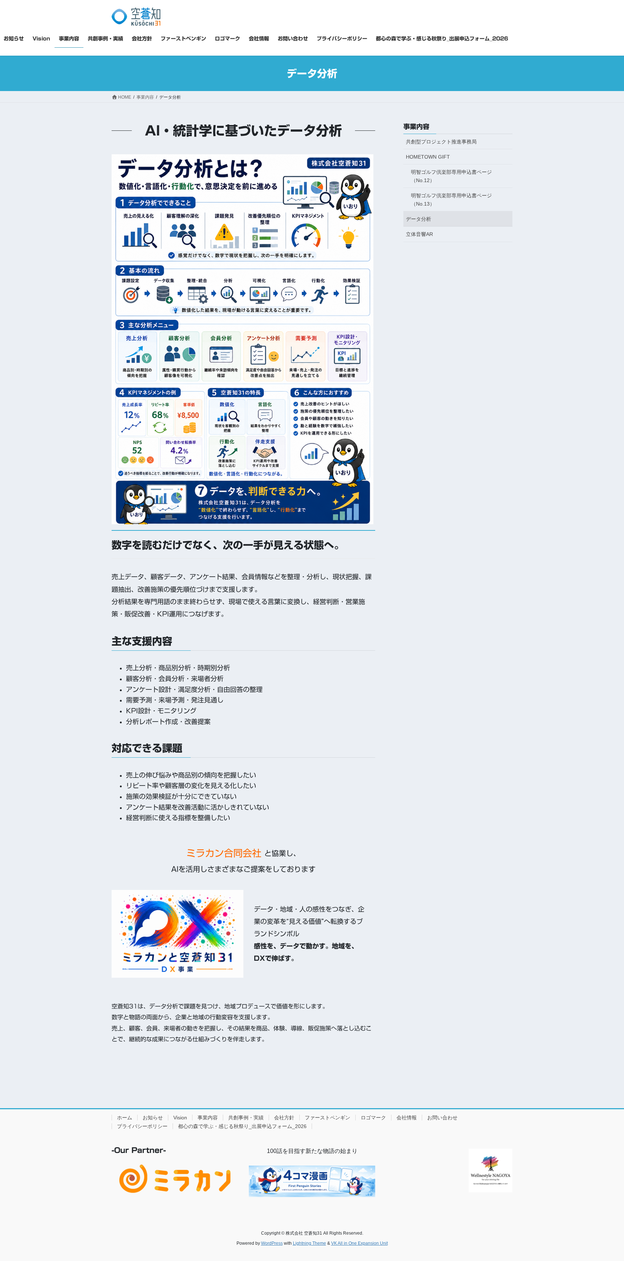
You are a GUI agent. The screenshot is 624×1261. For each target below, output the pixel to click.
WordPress (272, 1243)
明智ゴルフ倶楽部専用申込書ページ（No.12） (451, 176)
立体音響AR (419, 234)
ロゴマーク (373, 1117)
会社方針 (284, 1117)
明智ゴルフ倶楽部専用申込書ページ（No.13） (451, 200)
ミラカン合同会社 (223, 853)
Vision (180, 1117)
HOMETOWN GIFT (428, 157)
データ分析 (418, 219)
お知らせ (153, 1117)
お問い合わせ (442, 1117)
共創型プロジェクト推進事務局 (441, 142)
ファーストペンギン (327, 1117)
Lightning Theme (309, 1243)
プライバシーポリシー (142, 1126)
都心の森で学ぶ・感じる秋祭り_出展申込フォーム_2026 (242, 1126)
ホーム (124, 1117)
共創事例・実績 (246, 1117)
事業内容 (416, 126)
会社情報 (406, 1117)
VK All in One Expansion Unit (359, 1243)
